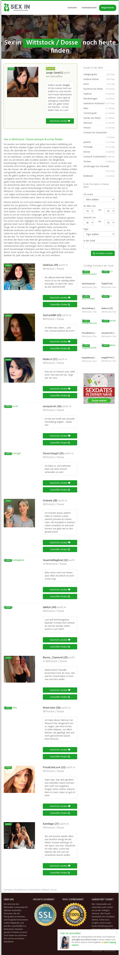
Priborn (99, 127)
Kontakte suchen (104, 253)
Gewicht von (89, 217)
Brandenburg (20, 889)
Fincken (99, 161)
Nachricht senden (59, 120)
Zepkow (99, 93)
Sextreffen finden (59, 304)
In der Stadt (89, 240)
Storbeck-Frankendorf (99, 156)
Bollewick (99, 175)
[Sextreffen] (17, 8)
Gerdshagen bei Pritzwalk (99, 168)
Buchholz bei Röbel (99, 88)
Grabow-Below (99, 79)
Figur (85, 229)
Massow (99, 122)
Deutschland (34, 889)
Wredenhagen (99, 98)
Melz (99, 108)
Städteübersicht (89, 8)
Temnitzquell (99, 113)
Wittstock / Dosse (53, 269)
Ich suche (88, 194)
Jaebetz (99, 142)
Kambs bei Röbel (99, 117)
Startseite (72, 8)
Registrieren (107, 8)
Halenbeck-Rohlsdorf (99, 103)
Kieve (99, 83)
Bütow (99, 151)
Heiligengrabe (99, 74)
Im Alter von (89, 205)
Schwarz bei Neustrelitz (99, 134)
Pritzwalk (99, 146)
